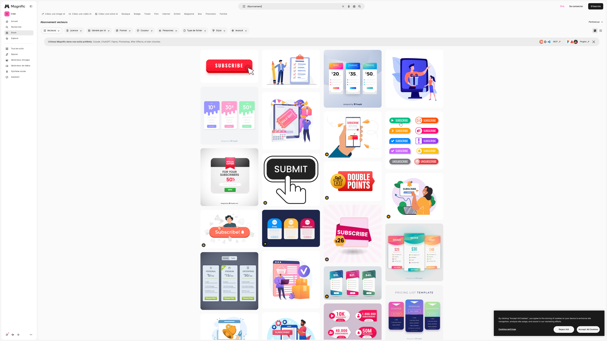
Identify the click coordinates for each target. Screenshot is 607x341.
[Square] (600, 30)
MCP (555, 41)
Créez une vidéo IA (81, 13)
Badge (137, 13)
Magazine (189, 13)
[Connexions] (6, 334)
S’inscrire (596, 6)
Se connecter (576, 6)
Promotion (211, 13)
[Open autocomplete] (242, 6)
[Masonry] (595, 30)
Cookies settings (507, 329)
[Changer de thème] (18, 334)
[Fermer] (594, 42)
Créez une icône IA (108, 13)
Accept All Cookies (588, 329)
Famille (223, 13)
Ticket (147, 13)
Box (200, 13)
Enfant (177, 13)
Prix (562, 6)
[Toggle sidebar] (31, 6)
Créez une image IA (55, 13)
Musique (126, 13)
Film (156, 13)
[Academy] (12, 334)
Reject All (564, 329)
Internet (166, 13)
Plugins (583, 41)
